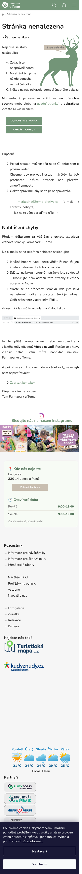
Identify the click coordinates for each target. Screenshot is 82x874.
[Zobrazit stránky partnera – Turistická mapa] (24, 648)
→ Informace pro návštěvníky (24, 553)
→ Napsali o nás (15, 595)
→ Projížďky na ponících (20, 583)
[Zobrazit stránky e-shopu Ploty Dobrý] (20, 787)
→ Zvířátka (11, 614)
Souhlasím (39, 864)
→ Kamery (11, 626)
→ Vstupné (12, 589)
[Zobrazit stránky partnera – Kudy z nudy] (24, 667)
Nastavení (39, 851)
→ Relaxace (12, 620)
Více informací (32, 841)
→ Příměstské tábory (19, 565)
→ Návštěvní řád (16, 577)
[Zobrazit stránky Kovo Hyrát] (20, 800)
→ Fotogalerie (14, 608)
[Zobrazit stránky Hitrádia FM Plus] (20, 811)
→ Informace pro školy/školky (25, 559)
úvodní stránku (48, 103)
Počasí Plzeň (41, 771)
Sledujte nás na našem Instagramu (42, 421)
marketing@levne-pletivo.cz (38, 202)
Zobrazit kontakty (22, 382)
